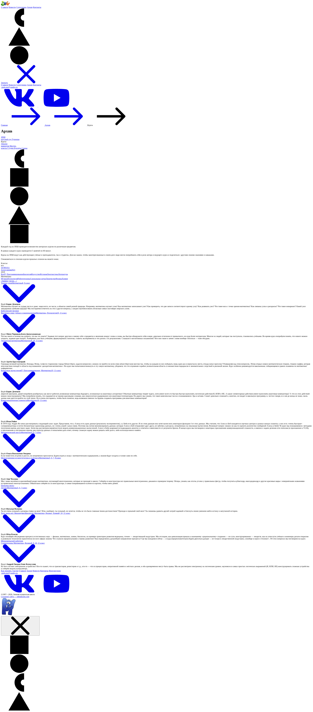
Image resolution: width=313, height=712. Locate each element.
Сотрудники (21, 7)
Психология (13, 279)
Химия (65, 279)
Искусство (35, 274)
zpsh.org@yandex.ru (9, 87)
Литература (63, 274)
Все (2, 274)
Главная (4, 125)
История (43, 274)
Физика (59, 279)
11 (9, 268)
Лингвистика (52, 274)
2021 (13, 270)
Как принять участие (9, 571)
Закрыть (4, 83)
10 (7, 268)
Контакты (37, 7)
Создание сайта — (15, 597)
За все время (6, 270)
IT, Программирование (13, 274)
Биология (27, 274)
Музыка (4, 279)
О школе (4, 7)
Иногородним (55, 571)
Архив (30, 7)
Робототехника (24, 279)
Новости (12, 7)
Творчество (51, 279)
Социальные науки (38, 279)
